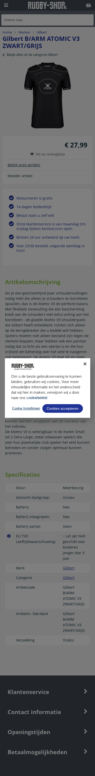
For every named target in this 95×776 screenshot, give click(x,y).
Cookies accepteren (63, 408)
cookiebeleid (37, 397)
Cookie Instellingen (26, 408)
